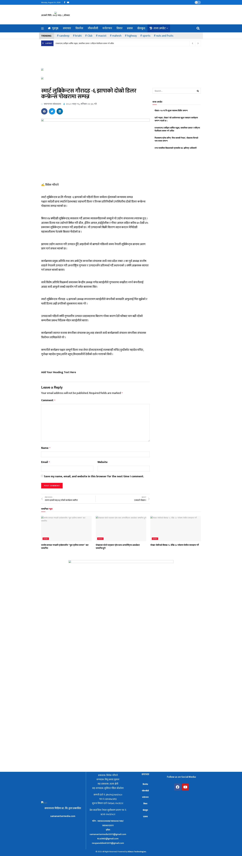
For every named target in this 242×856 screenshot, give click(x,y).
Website (102, 462)
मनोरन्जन (107, 28)
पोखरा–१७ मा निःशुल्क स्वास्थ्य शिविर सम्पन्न (171, 110)
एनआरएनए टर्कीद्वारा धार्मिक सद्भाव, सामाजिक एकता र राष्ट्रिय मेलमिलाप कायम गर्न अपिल (85, 43)
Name (46, 448)
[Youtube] (185, 787)
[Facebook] (177, 787)
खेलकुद (141, 28)
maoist (102, 35)
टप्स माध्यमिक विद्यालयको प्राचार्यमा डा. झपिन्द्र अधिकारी (175, 147)
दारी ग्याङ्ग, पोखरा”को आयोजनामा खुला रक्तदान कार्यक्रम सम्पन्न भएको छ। (176, 119)
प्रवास (130, 28)
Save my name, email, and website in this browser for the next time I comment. (94, 476)
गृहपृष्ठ (55, 28)
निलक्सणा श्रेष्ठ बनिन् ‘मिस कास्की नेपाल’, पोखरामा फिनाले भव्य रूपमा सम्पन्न (176, 139)
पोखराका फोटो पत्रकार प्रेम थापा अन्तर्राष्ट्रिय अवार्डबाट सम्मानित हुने (118, 546)
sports (146, 35)
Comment (48, 400)
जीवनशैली (93, 28)
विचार (120, 28)
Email (45, 462)
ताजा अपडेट (159, 28)
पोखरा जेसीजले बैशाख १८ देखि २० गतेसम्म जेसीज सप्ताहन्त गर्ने (174, 544)
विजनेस (79, 28)
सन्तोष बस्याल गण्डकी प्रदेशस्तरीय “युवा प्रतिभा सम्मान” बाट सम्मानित (65, 546)
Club (89, 35)
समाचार (67, 28)
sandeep (64, 35)
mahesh (116, 35)
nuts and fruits (164, 35)
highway (132, 35)
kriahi (78, 35)
